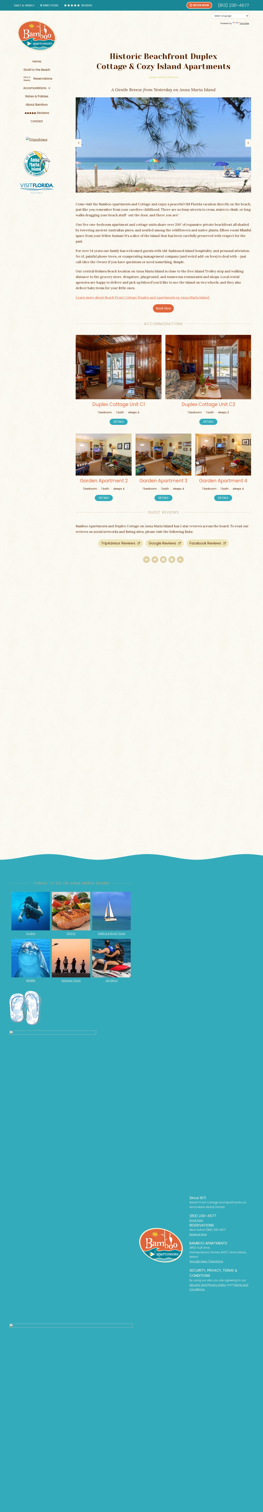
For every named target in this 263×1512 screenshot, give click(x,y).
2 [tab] (141, 189)
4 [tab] (151, 189)
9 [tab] (175, 189)
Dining (71, 933)
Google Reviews (163, 543)
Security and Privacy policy (207, 1285)
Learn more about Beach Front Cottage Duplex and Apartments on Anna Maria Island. (143, 297)
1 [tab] (137, 189)
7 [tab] (165, 189)
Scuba (30, 933)
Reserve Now (198, 1234)
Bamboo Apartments (37, 36)
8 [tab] (170, 189)
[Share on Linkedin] (146, 559)
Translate (244, 23)
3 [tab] (146, 189)
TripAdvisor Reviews (118, 543)
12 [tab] (189, 189)
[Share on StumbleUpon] (180, 559)
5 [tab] (156, 189)
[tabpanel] (163, 145)
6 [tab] (161, 189)
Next (248, 143)
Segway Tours (70, 980)
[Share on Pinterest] (171, 559)
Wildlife (30, 980)
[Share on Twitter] (155, 559)
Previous (78, 143)
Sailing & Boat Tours (111, 933)
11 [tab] (185, 189)
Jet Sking (111, 980)
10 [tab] (180, 189)
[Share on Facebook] (163, 559)
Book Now (163, 308)
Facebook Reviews (205, 543)
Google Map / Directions (206, 1261)
